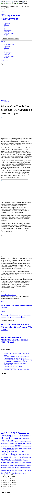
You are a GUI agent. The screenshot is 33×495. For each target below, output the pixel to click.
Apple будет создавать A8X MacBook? (16, 361)
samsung (18, 438)
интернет (22, 443)
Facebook (3, 435)
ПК (12, 441)
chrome (24, 433)
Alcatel (3, 295)
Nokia (13, 438)
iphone (26, 435)
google (9, 435)
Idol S (7, 295)
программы (18, 448)
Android (8, 432)
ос (30, 446)
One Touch (12, 295)
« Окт (2, 489)
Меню (3, 11)
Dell (28, 433)
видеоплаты (27, 441)
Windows (5, 441)
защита (6, 443)
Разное (6, 31)
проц (24, 448)
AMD (2, 433)
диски (2, 443)
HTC (14, 435)
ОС (5, 28)
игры (15, 443)
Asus (20, 433)
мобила (3, 446)
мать (30, 443)
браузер (17, 441)
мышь (12, 446)
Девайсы (7, 23)
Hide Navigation (9, 44)
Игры (6, 26)
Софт (6, 35)
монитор (8, 446)
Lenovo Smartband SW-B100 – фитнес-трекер (18, 360)
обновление (25, 446)
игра (11, 443)
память (3, 448)
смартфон (6, 451)
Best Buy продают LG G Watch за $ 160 (16, 369)
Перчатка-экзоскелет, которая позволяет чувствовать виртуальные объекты (16, 357)
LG (30, 435)
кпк (28, 443)
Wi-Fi (27, 438)
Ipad (21, 435)
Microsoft (6, 438)
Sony (24, 438)
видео (22, 441)
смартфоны (15, 451)
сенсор (28, 448)
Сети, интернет (9, 33)
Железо (6, 25)
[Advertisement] (16, 82)
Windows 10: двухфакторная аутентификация (13, 367)
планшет (9, 448)
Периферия (7, 30)
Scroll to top (4, 61)
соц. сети (22, 451)
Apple (15, 432)
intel (17, 435)
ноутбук (18, 446)
